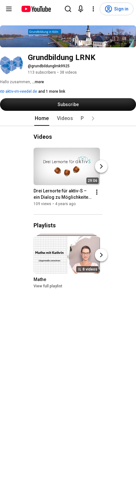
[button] (93, 118)
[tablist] (68, 118)
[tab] (41, 118)
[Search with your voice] (80, 9)
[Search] (68, 9)
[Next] (101, 166)
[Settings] (93, 9)
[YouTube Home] (35, 9)
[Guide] (9, 9)
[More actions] (96, 192)
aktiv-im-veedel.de (20, 91)
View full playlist (48, 286)
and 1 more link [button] (51, 91)
